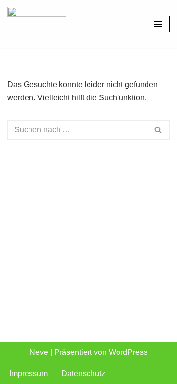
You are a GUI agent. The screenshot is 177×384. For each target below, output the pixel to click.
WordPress (128, 352)
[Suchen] (159, 130)
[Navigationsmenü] (158, 24)
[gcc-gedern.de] (36, 24)
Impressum (28, 373)
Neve (39, 352)
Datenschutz (83, 373)
